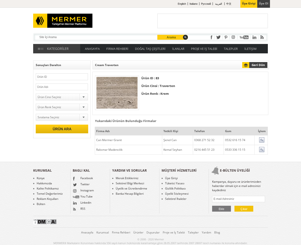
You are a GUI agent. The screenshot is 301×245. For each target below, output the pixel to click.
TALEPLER (231, 49)
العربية (219, 3)
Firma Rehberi (121, 232)
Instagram (87, 190)
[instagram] (233, 37)
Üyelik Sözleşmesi (177, 193)
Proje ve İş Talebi (174, 232)
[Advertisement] (213, 21)
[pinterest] (226, 37)
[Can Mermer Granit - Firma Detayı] (261, 141)
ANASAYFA (92, 49)
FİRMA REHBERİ (117, 49)
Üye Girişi (171, 178)
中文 (228, 3)
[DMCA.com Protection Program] (45, 223)
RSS (82, 209)
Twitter (85, 184)
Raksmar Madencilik (109, 150)
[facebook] (211, 37)
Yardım (206, 232)
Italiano (194, 3)
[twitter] (218, 37)
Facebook (86, 178)
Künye (41, 178)
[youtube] (244, 37)
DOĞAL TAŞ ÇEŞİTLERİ (150, 49)
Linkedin (85, 203)
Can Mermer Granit (109, 140)
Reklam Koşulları (47, 199)
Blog (217, 232)
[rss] (262, 37)
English (182, 3)
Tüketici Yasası (174, 183)
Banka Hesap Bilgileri (130, 193)
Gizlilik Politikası (175, 188)
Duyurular (153, 232)
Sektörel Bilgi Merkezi (130, 183)
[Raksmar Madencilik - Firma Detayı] (261, 151)
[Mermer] (55, 19)
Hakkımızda (44, 183)
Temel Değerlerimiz (50, 193)
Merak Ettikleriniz (127, 178)
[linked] (254, 37)
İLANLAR (178, 49)
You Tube (86, 196)
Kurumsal (102, 232)
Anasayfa (87, 232)
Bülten (41, 204)
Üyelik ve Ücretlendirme (131, 188)
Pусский (206, 3)
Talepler (193, 232)
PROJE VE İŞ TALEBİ (204, 49)
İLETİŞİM (250, 49)
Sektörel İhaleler (175, 199)
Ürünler (138, 232)
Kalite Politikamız (48, 188)
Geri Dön (258, 65)
